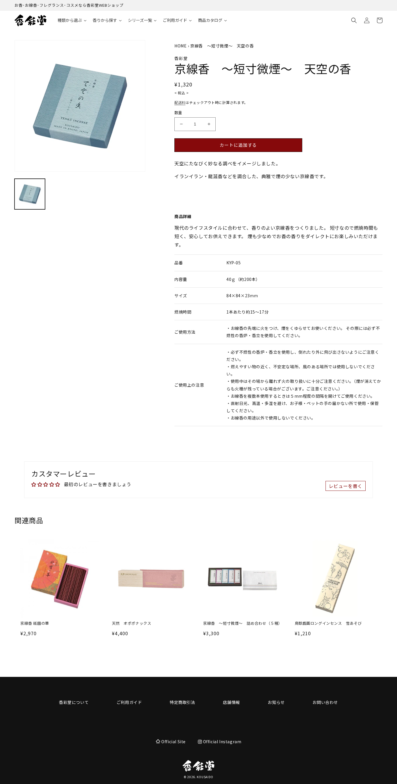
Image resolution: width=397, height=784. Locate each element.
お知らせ (276, 702)
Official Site (173, 741)
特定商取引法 (182, 702)
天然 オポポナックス (131, 623)
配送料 (179, 102)
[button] (354, 20)
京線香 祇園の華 (34, 623)
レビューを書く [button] (345, 485)
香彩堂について (74, 702)
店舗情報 (231, 702)
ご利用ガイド (129, 702)
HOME (180, 46)
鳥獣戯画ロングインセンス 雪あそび (328, 623)
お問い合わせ (325, 702)
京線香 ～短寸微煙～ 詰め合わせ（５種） (242, 623)
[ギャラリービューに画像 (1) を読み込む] (30, 194)
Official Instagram (221, 741)
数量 (178, 112)
